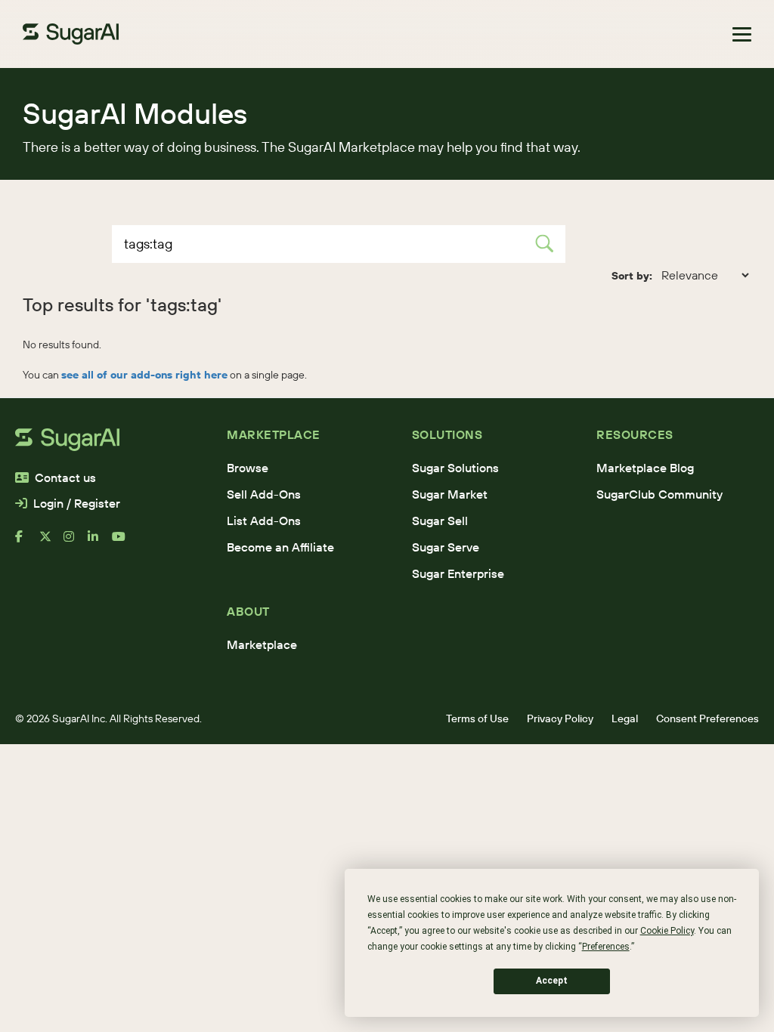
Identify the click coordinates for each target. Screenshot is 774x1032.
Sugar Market (450, 494)
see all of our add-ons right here (144, 375)
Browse (247, 467)
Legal (624, 718)
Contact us (65, 477)
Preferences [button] (606, 946)
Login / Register (76, 503)
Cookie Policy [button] (667, 930)
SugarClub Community (659, 494)
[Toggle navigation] (741, 34)
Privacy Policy (560, 718)
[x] (51, 542)
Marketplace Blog (645, 467)
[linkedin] (100, 542)
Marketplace (262, 644)
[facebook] (27, 542)
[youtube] (124, 542)
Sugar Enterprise (458, 573)
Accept (552, 980)
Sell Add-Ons (264, 494)
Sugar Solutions (455, 467)
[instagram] (75, 542)
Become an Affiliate (280, 547)
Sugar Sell (440, 520)
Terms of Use (477, 718)
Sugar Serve (445, 547)
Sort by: (631, 276)
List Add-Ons (264, 520)
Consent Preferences (707, 718)
